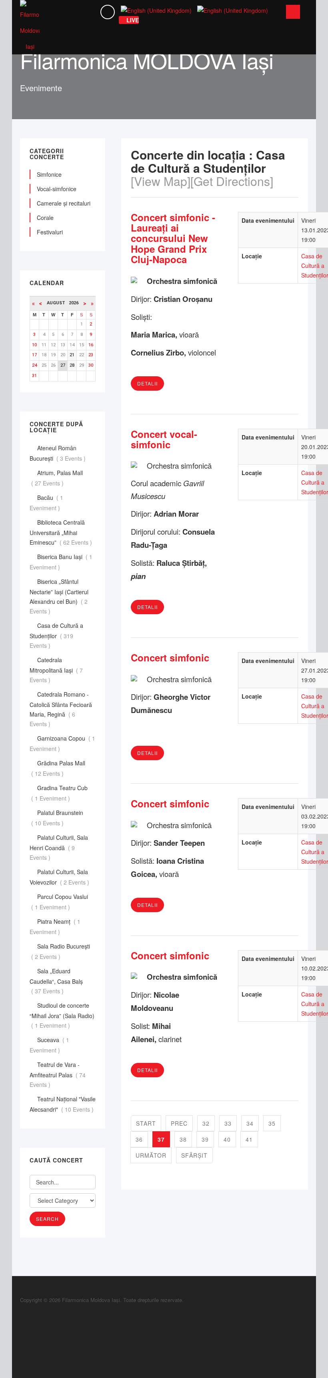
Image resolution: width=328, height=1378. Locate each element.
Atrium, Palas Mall (56, 478)
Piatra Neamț (55, 926)
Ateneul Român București (58, 453)
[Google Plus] (22, 1322)
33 (228, 1123)
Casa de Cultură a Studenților (56, 635)
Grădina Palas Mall (57, 768)
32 (206, 1123)
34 (250, 1123)
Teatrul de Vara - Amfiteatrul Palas (58, 1074)
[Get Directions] (231, 181)
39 (205, 1139)
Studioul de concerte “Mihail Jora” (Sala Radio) (62, 1015)
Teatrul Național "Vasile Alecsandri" (63, 1104)
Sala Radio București (60, 951)
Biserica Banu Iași (61, 562)
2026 (73, 303)
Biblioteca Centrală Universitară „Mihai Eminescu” (62, 532)
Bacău (46, 502)
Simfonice (49, 174)
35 (272, 1123)
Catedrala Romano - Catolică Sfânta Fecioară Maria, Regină (61, 709)
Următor (151, 1155)
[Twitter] (22, 1331)
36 (139, 1139)
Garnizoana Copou (62, 743)
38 (183, 1139)
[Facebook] (22, 1313)
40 (227, 1139)
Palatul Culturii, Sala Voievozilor (60, 877)
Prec (179, 1123)
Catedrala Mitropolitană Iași (56, 670)
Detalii (147, 383)
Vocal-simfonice (56, 189)
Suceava (49, 1045)
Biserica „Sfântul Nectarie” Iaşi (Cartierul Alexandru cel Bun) (59, 596)
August (58, 303)
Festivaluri (50, 232)
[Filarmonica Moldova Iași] (30, 27)
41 (249, 1139)
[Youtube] (22, 1340)
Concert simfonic (170, 657)
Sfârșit (194, 1155)
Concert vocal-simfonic (164, 439)
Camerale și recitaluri (63, 203)
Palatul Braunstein (56, 818)
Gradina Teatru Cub (59, 793)
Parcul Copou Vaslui (59, 902)
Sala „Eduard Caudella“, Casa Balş (56, 981)
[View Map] (160, 181)
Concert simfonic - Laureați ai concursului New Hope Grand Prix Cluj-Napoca (173, 238)
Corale (45, 218)
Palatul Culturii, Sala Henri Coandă (59, 847)
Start (146, 1123)
